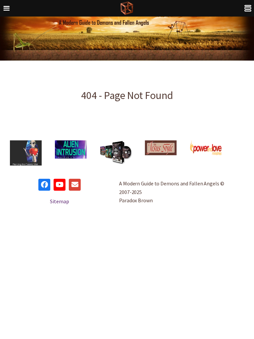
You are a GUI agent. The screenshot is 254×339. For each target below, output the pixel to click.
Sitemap (59, 201)
